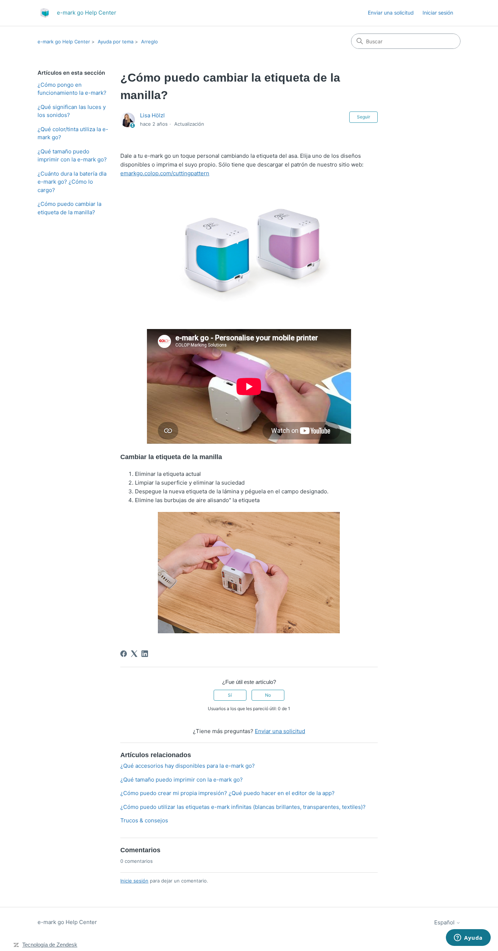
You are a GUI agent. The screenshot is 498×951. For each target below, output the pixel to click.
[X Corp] (134, 653)
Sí (230, 695)
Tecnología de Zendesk (49, 945)
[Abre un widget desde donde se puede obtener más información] (468, 938)
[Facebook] (123, 653)
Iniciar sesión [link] (438, 12)
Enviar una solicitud (391, 12)
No (268, 695)
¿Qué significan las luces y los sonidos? (72, 111)
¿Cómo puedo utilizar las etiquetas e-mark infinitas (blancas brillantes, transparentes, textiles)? (243, 806)
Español (445, 922)
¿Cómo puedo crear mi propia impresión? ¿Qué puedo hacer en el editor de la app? (227, 793)
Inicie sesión (134, 881)
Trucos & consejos (144, 820)
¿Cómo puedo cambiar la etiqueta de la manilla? (69, 208)
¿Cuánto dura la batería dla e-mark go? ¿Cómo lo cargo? (72, 181)
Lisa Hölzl (152, 115)
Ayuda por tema (115, 41)
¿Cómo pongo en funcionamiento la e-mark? (72, 89)
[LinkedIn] (144, 653)
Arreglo (149, 41)
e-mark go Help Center (64, 41)
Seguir (363, 117)
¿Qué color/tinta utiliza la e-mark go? (73, 133)
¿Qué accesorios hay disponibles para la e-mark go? (187, 765)
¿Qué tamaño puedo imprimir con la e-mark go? (72, 155)
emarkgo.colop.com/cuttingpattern (164, 173)
